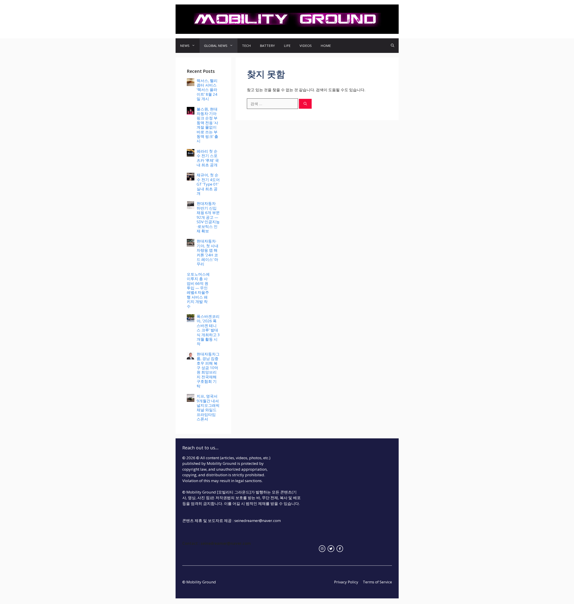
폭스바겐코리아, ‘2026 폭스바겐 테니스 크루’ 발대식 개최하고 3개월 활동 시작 (208, 330)
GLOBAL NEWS (215, 45)
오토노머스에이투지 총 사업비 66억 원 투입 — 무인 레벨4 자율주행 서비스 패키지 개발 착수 (198, 290)
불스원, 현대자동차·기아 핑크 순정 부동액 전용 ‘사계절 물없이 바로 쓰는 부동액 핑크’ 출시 (207, 125)
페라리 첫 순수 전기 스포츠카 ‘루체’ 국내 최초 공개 (208, 158)
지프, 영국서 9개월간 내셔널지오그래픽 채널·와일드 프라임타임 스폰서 (208, 408)
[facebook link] (340, 548)
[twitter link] (331, 548)
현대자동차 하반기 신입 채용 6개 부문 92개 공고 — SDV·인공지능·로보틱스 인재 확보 (208, 217)
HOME (326, 45)
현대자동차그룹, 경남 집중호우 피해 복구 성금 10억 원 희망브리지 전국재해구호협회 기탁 (208, 370)
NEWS (184, 45)
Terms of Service (377, 582)
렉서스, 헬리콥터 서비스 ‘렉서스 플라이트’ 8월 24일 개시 (207, 90)
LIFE (287, 45)
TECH (246, 45)
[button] (392, 45)
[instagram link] (322, 548)
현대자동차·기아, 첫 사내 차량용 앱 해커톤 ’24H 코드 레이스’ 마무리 (207, 252)
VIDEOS (306, 45)
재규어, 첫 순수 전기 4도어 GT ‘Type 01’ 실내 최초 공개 (208, 184)
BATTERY (267, 45)
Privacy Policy (346, 582)
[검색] (305, 104)
